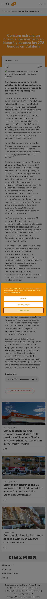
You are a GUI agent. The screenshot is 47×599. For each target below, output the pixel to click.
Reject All (23, 299)
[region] (23, 299)
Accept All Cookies (23, 304)
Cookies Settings (23, 310)
